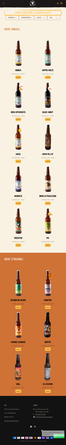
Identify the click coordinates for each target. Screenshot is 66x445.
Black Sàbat (47, 112)
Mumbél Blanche (18, 342)
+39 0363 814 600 (40, 414)
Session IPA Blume (18, 300)
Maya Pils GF (47, 154)
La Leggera (48, 384)
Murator (47, 300)
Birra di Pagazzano (47, 196)
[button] (4, 3)
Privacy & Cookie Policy (11, 421)
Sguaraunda (33, 441)
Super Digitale (44, 441)
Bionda (18, 70)
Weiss (18, 154)
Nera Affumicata (18, 112)
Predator (18, 238)
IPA (48, 238)
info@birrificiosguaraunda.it (44, 417)
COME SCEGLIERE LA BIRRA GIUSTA (33, 12)
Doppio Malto (47, 70)
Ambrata (18, 196)
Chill (18, 384)
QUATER (48, 342)
